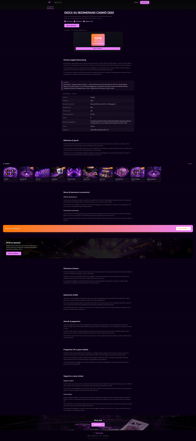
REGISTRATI (145, 2)
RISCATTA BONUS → (98, 48)
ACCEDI (136, 2)
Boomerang (50, 7)
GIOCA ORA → (98, 424)
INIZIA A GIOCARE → (71, 25)
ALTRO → (190, 163)
